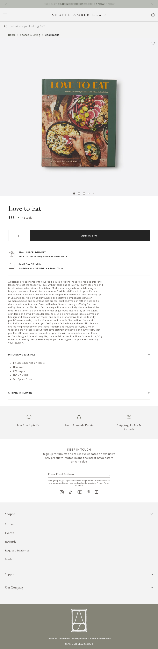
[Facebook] (96, 492)
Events (9, 533)
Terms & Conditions (58, 638)
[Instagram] (62, 492)
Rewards (10, 541)
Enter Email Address (61, 469)
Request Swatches (17, 550)
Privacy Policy (79, 638)
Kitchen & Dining (30, 35)
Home (11, 35)
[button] (153, 43)
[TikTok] (71, 492)
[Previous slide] (5, 4)
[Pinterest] (88, 492)
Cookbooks (52, 35)
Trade (8, 559)
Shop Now (97, 4)
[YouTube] (80, 492)
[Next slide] (152, 4)
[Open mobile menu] (5, 14)
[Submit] (5, 26)
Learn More (60, 256)
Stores (9, 524)
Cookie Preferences (99, 638)
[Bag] (152, 14)
